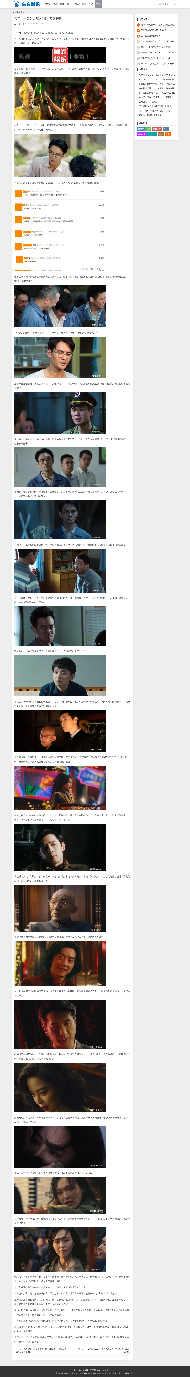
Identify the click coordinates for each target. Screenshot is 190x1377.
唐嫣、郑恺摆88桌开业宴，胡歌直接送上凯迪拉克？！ (164, 25)
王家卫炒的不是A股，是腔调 (153, 30)
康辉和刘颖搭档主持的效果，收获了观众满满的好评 (163, 84)
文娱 (98, 4)
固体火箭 (142, 134)
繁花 (148, 129)
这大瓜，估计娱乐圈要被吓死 (152, 115)
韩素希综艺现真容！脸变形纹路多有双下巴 (158, 88)
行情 (168, 134)
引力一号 (152, 134)
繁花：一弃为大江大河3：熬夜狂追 (156, 47)
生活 (91, 4)
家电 (84, 4)
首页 (47, 4)
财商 (69, 4)
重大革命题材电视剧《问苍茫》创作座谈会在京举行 (163, 64)
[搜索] (175, 4)
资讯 (55, 4)
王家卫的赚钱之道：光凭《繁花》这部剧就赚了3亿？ (164, 41)
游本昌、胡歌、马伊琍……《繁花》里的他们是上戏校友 (165, 52)
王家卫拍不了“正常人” (149, 101)
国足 (161, 134)
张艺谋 (141, 129)
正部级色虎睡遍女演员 (151, 36)
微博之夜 (157, 129)
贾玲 (166, 129)
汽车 (76, 4)
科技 (62, 4)
